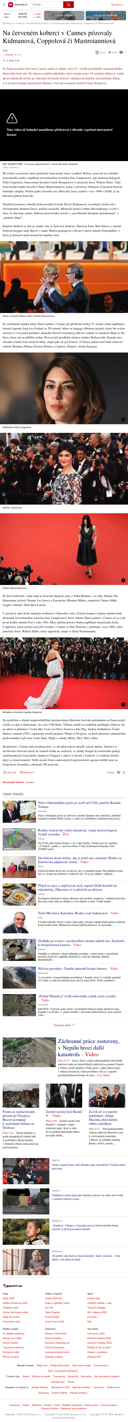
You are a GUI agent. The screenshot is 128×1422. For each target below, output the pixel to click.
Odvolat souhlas (49, 1408)
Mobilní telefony (40, 1387)
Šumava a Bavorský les (57, 1342)
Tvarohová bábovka (13, 1347)
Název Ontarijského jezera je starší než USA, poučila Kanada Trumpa (79, 804)
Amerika (42, 811)
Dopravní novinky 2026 (99, 1342)
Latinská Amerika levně (57, 1352)
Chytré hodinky (59, 1392)
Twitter (25, 1405)
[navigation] (4, 4)
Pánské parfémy (78, 1392)
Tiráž (57, 1405)
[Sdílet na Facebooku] (118, 772)
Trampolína (59, 1376)
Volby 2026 (8, 1298)
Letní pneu (98, 1387)
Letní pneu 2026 (96, 1333)
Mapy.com (42, 1365)
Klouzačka (86, 1376)
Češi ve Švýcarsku (54, 1347)
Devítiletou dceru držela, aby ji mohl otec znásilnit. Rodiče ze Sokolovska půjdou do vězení (80, 860)
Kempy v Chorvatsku (56, 1333)
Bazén (26, 1376)
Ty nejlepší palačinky (13, 1333)
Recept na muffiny (12, 1338)
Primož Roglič (52, 1317)
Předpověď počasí (60, 1365)
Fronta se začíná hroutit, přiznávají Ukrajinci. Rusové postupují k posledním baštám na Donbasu (19, 1119)
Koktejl (41, 894)
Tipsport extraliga (96, 1307)
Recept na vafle (11, 1352)
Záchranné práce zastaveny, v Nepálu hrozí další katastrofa (89, 1047)
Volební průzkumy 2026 (15, 1303)
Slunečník (73, 1376)
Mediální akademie (72, 1405)
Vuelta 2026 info (53, 1298)
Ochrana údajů (108, 1405)
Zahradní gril (57, 1381)
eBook (102, 52)
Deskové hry (113, 1387)
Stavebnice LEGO (60, 1387)
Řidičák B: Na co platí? (99, 1347)
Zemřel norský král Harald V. (64, 1113)
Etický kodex (91, 1405)
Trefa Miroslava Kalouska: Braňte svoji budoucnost (73, 913)
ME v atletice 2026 (97, 1312)
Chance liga (93, 1298)
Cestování (43, 1005)
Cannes (30, 782)
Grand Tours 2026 (54, 1321)
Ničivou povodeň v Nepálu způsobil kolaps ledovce (72, 968)
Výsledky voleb (10, 1307)
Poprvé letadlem (53, 1338)
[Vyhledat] (68, 4)
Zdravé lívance (10, 1342)
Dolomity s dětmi (53, 1356)
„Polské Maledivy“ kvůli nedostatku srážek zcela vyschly (77, 996)
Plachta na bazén (41, 1376)
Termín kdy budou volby (15, 1312)
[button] (64, 277)
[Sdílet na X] (123, 772)
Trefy (40, 918)
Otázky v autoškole (97, 1352)
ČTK (5, 50)
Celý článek (103, 1075)
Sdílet (114, 52)
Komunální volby (11, 1321)
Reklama (36, 1405)
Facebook (14, 1405)
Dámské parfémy (81, 1387)
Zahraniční (43, 973)
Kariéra (48, 1405)
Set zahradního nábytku (107, 1376)
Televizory (43, 1392)
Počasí (41, 839)
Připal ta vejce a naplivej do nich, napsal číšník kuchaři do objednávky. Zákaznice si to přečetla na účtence (77, 887)
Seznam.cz (117, 4)
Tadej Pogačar (52, 1312)
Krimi (40, 866)
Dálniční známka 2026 (99, 1338)
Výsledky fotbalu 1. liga (99, 1303)
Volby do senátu (11, 1317)
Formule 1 (92, 1317)
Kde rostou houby (81, 1365)
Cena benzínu (101, 1365)
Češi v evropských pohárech (63, 1371)
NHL (89, 1321)
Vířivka (70, 1381)
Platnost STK (94, 1356)
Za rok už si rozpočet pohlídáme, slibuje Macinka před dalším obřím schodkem (103, 1117)
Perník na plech (11, 1356)
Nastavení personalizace (74, 1408)
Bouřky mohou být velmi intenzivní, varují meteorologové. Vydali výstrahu (78, 832)
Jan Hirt (49, 1307)
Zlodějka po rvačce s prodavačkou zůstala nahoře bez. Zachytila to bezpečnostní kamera (81, 942)
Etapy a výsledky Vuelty (57, 1303)
